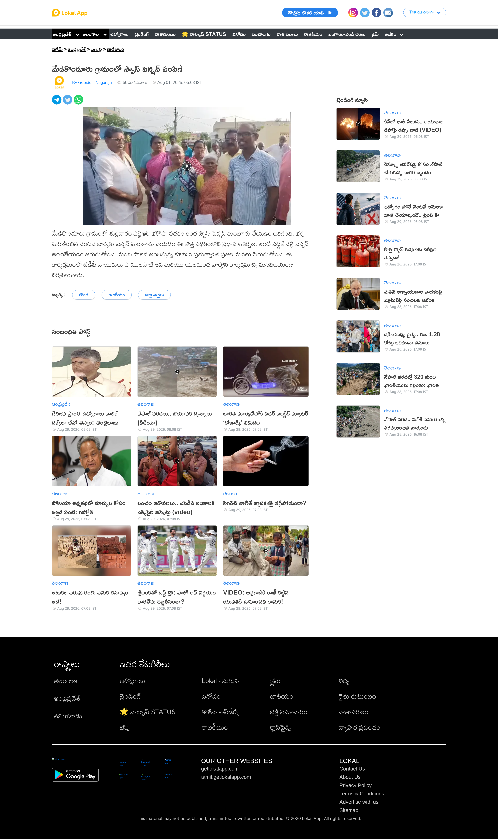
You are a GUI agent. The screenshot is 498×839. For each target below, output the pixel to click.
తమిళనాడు (68, 715)
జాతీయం (281, 696)
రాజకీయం (215, 727)
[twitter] (68, 101)
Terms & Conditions (361, 793)
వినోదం (211, 696)
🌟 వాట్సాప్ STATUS (148, 711)
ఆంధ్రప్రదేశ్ (62, 34)
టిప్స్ (125, 727)
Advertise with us (358, 802)
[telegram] (57, 101)
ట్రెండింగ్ (130, 696)
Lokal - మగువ (220, 680)
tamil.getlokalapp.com (226, 777)
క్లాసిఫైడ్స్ (280, 727)
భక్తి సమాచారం (288, 711)
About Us (350, 777)
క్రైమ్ (275, 680)
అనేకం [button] (390, 34)
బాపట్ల (96, 49)
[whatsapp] (79, 101)
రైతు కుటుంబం (357, 696)
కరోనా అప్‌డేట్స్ (221, 711)
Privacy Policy (355, 785)
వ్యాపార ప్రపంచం (359, 727)
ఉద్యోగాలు (132, 680)
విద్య (344, 680)
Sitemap (348, 810)
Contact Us (352, 769)
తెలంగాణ (91, 34)
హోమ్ (57, 49)
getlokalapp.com (220, 769)
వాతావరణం (353, 711)
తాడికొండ (115, 49)
